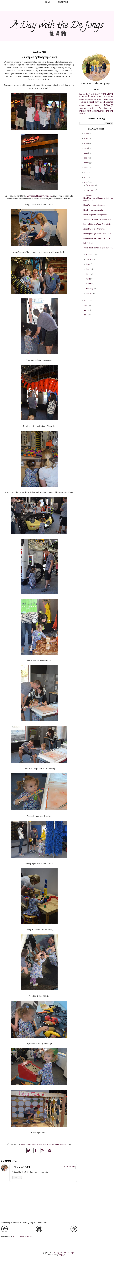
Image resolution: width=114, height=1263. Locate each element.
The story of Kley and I (103, 99)
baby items (85, 106)
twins (82, 114)
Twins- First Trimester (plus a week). (98, 248)
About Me (63, 2)
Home (47, 2)
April (88, 279)
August (89, 259)
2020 (86, 163)
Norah (49, 1144)
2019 (85, 168)
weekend (63, 1144)
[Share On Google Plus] (42, 1150)
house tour (96, 111)
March (88, 284)
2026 (86, 134)
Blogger (62, 1255)
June (87, 269)
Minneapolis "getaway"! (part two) (97, 234)
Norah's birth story (86, 99)
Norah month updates (100, 96)
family (22, 1144)
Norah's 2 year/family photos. (95, 215)
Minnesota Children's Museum (39, 196)
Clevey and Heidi (22, 1167)
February (89, 289)
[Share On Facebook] (36, 1150)
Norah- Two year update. (93, 210)
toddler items (107, 111)
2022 (86, 153)
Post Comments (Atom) (23, 1237)
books (98, 106)
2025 (86, 138)
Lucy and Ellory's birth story (88, 94)
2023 (86, 148)
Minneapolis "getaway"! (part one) (97, 238)
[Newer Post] (4, 1232)
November (90, 190)
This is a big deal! (87, 102)
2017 (85, 177)
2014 (85, 305)
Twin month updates (104, 102)
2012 (85, 315)
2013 (85, 310)
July (87, 264)
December (90, 185)
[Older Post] (73, 1232)
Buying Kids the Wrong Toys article (97, 224)
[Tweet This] (29, 1150)
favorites (84, 108)
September (90, 255)
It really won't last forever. (94, 229)
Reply (17, 1177)
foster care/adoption (98, 108)
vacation (55, 1144)
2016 (85, 182)
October (89, 195)
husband (42, 1144)
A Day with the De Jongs (64, 1253)
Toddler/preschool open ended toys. (97, 219)
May (87, 274)
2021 (85, 158)
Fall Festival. (88, 243)
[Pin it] (49, 1150)
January (89, 294)
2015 (85, 300)
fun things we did (32, 1144)
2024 (86, 143)
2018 (85, 173)
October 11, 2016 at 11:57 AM (67, 1167)
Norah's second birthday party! (95, 205)
